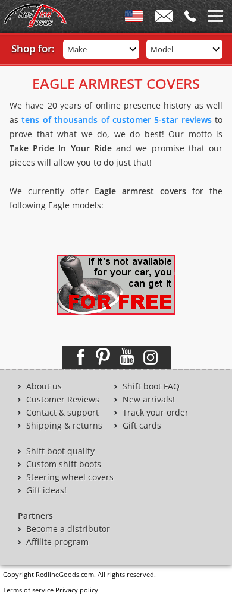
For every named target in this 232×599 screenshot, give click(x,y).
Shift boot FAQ (151, 386)
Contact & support (62, 412)
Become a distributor (68, 529)
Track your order (156, 412)
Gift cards (142, 425)
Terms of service (28, 589)
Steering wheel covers (70, 477)
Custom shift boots (63, 464)
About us (44, 386)
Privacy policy (76, 589)
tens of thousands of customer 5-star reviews (116, 119)
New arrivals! (149, 399)
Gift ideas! (46, 490)
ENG (134, 18)
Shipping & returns (64, 425)
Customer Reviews (62, 399)
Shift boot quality (60, 451)
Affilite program (57, 542)
